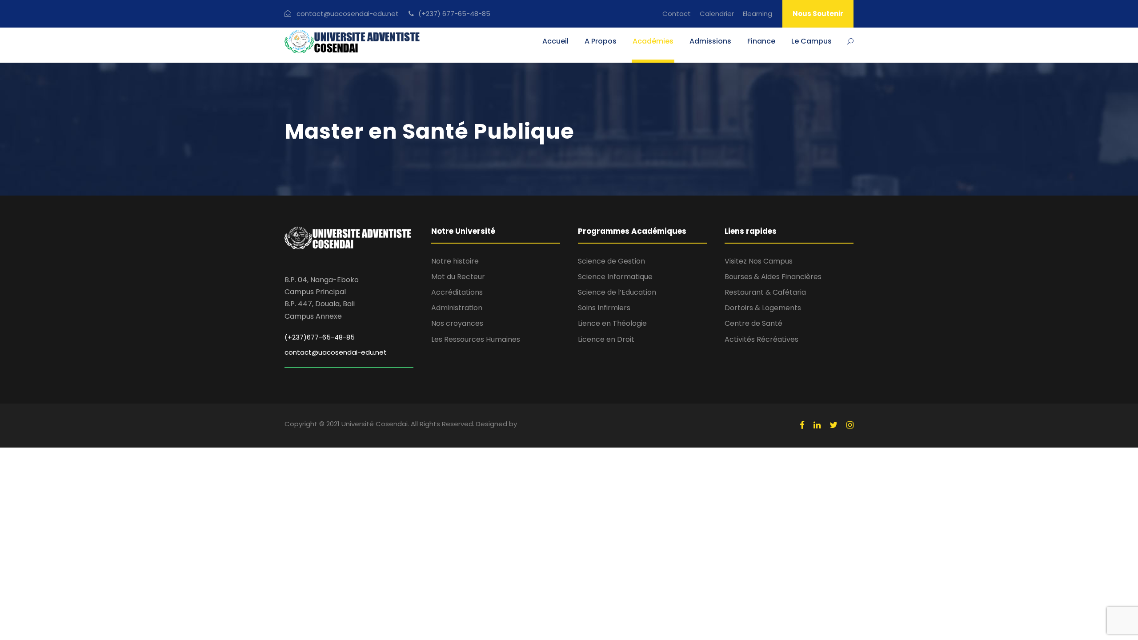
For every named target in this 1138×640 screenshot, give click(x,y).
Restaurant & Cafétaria (765, 292)
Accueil (555, 41)
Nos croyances (457, 323)
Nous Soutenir (818, 13)
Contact (676, 13)
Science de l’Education (617, 292)
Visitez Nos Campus (759, 261)
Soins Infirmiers (604, 308)
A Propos (601, 41)
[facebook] (802, 425)
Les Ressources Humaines (475, 339)
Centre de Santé (753, 323)
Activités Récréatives (761, 339)
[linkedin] (817, 425)
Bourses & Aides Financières (773, 277)
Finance (761, 41)
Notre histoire (455, 261)
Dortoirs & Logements (763, 308)
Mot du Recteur (458, 277)
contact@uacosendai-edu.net (335, 352)
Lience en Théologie (612, 323)
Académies (653, 41)
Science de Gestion (611, 261)
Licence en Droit (606, 339)
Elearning (757, 13)
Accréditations (457, 292)
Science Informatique (615, 277)
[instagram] (850, 425)
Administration (456, 308)
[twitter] (833, 425)
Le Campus (811, 41)
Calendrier (717, 13)
